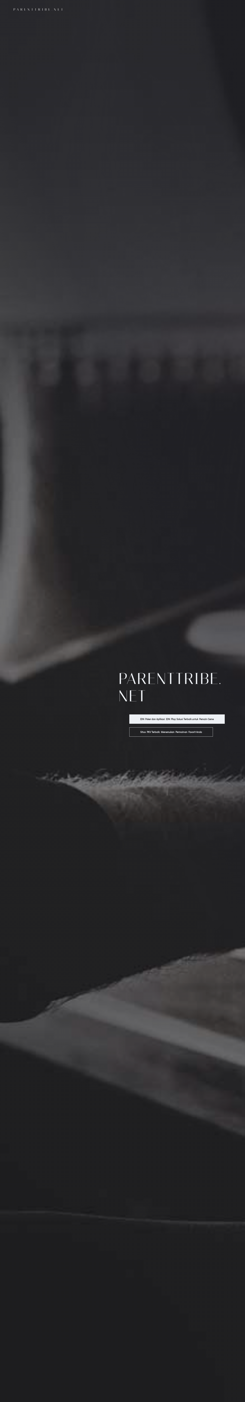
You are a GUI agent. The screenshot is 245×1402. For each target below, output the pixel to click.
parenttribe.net (39, 9)
